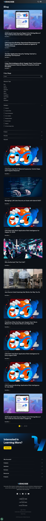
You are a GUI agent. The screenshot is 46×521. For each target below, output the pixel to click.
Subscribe (7, 447)
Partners (6, 469)
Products (6, 476)
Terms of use (23, 513)
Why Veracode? (7, 459)
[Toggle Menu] (41, 1)
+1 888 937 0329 (23, 499)
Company (6, 463)
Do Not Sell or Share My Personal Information (23, 511)
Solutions (6, 466)
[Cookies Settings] (1, 519)
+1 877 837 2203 (23, 502)
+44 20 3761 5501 (23, 505)
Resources (6, 473)
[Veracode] (8, 1)
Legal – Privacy (23, 509)
